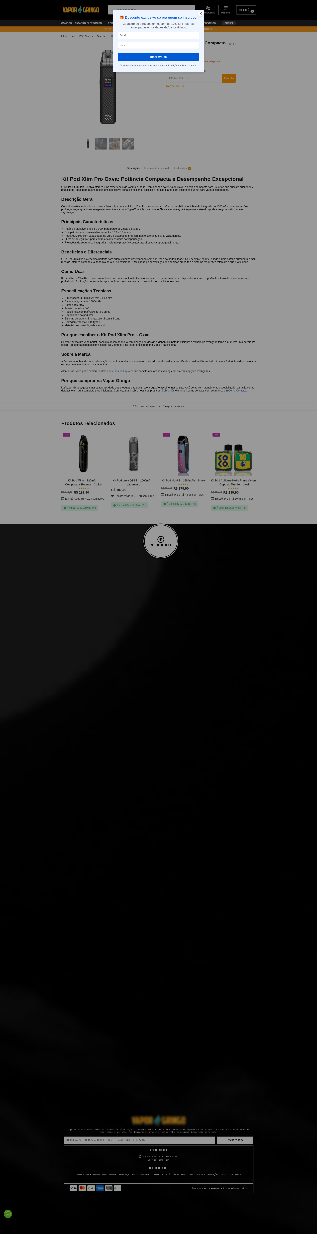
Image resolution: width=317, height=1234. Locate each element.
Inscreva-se (158, 57)
